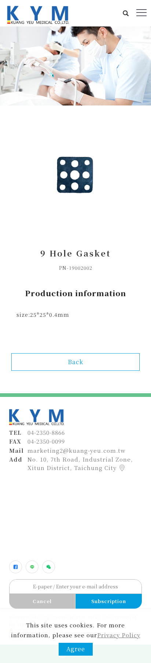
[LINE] (32, 566)
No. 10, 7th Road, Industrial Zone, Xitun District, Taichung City (80, 463)
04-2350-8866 (46, 432)
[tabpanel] (75, 65)
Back (75, 362)
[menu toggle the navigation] (141, 13)
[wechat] (48, 566)
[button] (125, 13)
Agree (75, 649)
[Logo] (37, 14)
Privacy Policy (118, 635)
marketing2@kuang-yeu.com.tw (76, 450)
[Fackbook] (15, 566)
